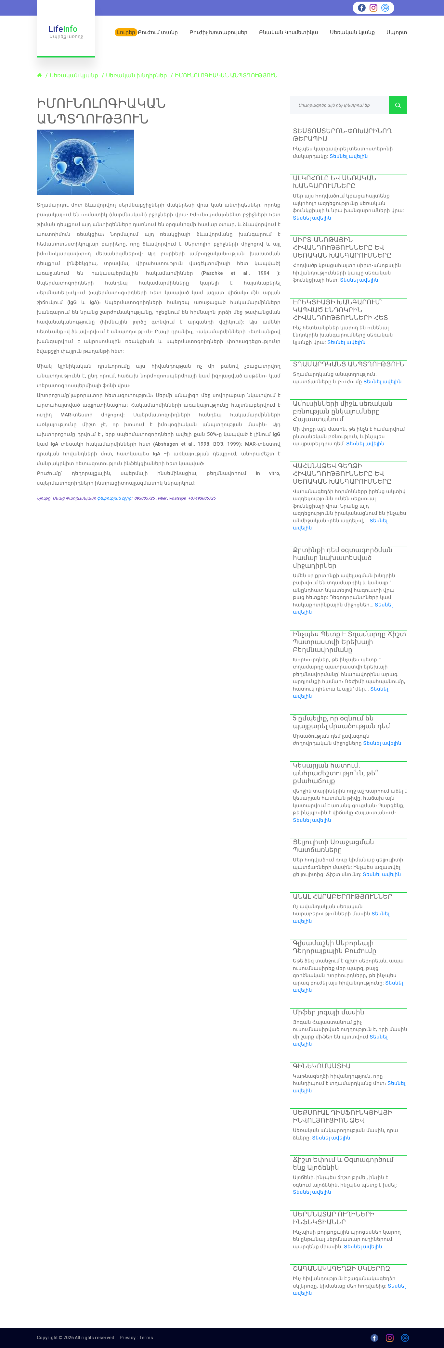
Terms (146, 1337)
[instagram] (373, 7)
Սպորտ (396, 32)
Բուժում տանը (158, 32)
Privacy (128, 1337)
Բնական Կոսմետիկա (288, 32)
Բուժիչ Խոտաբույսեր (218, 32)
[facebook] (362, 7)
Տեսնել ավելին (349, 156)
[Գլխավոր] (40, 75)
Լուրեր (126, 32)
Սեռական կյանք (352, 32)
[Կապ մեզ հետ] (385, 7)
